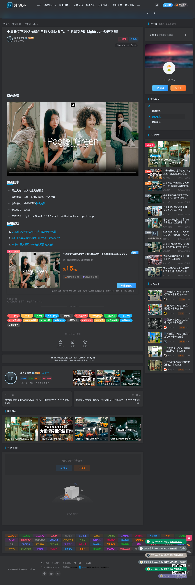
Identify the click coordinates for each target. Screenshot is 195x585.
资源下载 (129, 5)
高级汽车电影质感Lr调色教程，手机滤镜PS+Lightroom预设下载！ (176, 185)
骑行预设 (111, 539)
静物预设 (97, 544)
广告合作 (67, 562)
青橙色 (12, 548)
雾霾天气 (54, 548)
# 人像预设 (112, 320)
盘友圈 (88, 562)
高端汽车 (97, 539)
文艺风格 (82, 315)
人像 (40, 315)
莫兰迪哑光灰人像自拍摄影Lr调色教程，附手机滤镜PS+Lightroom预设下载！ (176, 271)
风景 (12, 544)
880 (24, 378)
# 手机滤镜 (126, 320)
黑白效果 (83, 535)
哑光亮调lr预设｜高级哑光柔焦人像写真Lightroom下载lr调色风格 (177, 294)
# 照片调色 (86, 320)
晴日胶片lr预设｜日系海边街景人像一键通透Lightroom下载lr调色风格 (177, 336)
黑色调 (54, 535)
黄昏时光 (153, 535)
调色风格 (63, 5)
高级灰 (82, 539)
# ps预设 (99, 320)
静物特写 (111, 544)
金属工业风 (125, 548)
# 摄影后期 (73, 320)
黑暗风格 (111, 535)
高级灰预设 (40, 539)
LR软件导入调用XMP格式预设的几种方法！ (35, 231)
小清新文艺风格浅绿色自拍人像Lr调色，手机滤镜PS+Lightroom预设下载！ (63, 31)
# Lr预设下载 (14, 320)
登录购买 (127, 285)
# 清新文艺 (13, 325)
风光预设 (26, 544)
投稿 (169, 5)
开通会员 (182, 5)
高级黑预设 (26, 539)
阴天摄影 (97, 548)
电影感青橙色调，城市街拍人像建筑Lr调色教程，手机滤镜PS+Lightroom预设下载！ (176, 224)
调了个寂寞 (19, 37)
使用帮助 (156, 122)
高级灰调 (54, 539)
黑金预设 (26, 535)
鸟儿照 (12, 539)
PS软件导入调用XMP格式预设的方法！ (32, 244)
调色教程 (90, 5)
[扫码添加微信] (189, 552)
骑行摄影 (125, 539)
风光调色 (40, 544)
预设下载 (102, 5)
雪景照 (82, 548)
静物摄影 (125, 544)
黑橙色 (97, 535)
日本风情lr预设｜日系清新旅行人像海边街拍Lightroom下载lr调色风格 (177, 308)
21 (32, 378)
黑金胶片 (40, 535)
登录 (65, 468)
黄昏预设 (139, 535)
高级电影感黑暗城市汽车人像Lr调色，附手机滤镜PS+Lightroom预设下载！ (176, 197)
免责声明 (56, 562)
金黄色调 (111, 548)
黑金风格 (12, 535)
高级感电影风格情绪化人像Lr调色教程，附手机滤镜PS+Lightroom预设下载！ (176, 246)
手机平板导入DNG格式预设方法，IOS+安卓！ (36, 238)
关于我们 (78, 562)
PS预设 (28, 315)
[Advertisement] (72, 69)
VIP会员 (173, 548)
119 (39, 378)
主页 (39, 5)
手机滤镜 (41, 203)
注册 (83, 468)
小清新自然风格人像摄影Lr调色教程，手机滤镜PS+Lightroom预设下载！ (177, 350)
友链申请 (45, 562)
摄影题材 (49, 5)
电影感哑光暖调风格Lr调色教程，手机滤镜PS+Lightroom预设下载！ (177, 364)
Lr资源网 (65, 567)
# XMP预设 (45, 320)
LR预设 (27, 23)
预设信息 (156, 116)
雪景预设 (68, 548)
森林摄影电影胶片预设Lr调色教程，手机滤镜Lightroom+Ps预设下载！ (176, 258)
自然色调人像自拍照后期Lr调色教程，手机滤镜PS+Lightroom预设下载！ (176, 210)
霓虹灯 (40, 548)
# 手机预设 (59, 320)
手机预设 (53, 315)
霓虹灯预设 (26, 548)
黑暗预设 (125, 535)
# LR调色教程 (30, 320)
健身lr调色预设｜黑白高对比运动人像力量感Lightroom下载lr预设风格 (177, 322)
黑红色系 (68, 535)
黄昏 (168, 535)
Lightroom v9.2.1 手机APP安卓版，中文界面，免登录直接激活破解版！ (176, 234)
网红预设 (78, 5)
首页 (7, 23)
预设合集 (117, 5)
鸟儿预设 (182, 535)
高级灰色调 (68, 539)
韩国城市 (83, 544)
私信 (135, 39)
